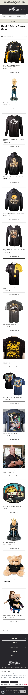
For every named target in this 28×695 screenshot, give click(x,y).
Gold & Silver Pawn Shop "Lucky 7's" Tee (13, 360)
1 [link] (3, 630)
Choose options (14, 72)
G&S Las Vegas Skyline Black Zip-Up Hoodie (14, 213)
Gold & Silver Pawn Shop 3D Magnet (12, 506)
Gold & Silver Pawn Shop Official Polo (12, 470)
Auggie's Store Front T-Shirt (10, 433)
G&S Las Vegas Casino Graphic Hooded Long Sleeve (14, 250)
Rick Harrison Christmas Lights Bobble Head (14, 102)
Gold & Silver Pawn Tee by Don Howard (12, 397)
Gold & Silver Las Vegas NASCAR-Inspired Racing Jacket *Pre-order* (13, 66)
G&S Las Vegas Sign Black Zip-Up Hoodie (13, 176)
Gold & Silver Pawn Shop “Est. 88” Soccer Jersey (13, 287)
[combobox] (14, 16)
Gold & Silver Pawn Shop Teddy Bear (12, 579)
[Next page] (24, 630)
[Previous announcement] (3, 20)
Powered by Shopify (14, 692)
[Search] (24, 16)
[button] (2, 9)
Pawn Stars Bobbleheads (9, 542)
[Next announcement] (25, 20)
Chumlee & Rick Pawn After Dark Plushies (13, 615)
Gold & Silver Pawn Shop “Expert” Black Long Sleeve (14, 140)
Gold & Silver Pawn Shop (16, 690)
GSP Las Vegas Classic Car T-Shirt (11, 324)
